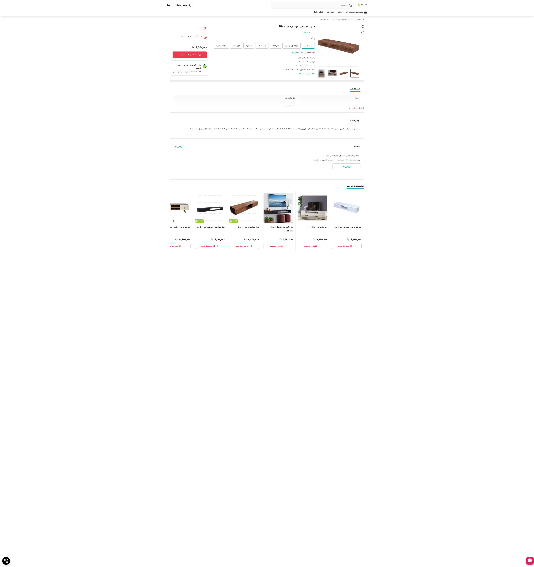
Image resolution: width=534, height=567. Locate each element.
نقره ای (275, 45)
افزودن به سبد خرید (187, 54)
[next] (173, 221)
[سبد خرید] (168, 5)
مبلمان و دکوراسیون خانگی (342, 19)
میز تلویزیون (324, 19)
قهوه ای (236, 45)
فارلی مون (360, 19)
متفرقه (307, 32)
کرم (247, 45)
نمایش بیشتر (358, 108)
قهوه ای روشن (291, 45)
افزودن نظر (178, 146)
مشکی (261, 45)
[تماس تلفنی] (6, 561)
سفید (307, 45)
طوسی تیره (221, 45)
